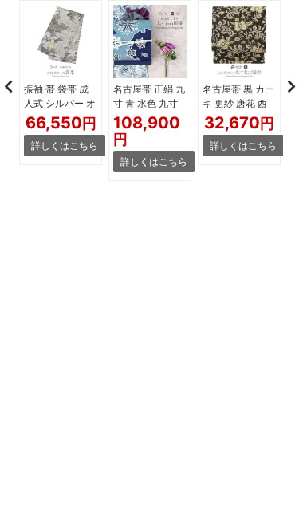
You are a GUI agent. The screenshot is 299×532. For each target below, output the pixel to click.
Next (291, 86)
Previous (8, 86)
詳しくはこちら (64, 146)
